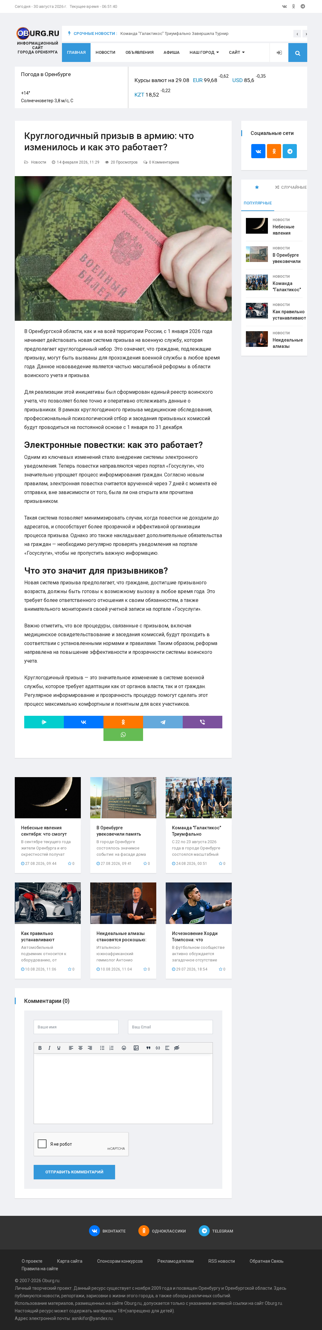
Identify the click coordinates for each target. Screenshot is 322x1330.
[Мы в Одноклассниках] (293, 6)
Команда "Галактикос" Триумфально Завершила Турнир (174, 33)
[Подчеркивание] (59, 1048)
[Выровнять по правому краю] (90, 1048)
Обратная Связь (267, 1261)
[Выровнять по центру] (80, 1048)
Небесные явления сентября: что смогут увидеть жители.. (44, 834)
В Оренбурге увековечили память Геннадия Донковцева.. (122, 834)
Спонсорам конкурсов (120, 1261)
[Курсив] (49, 1048)
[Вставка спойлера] (167, 1048)
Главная (76, 52)
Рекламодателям (176, 1261)
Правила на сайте (40, 1268)
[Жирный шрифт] (40, 1048)
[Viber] (202, 722)
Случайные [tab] (294, 187)
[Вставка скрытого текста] (176, 1048)
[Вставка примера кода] (158, 1048)
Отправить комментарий (74, 1172)
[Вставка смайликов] (124, 1048)
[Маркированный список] (102, 1048)
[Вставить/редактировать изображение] (136, 1048)
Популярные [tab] (258, 203)
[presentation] (297, 33)
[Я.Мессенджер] (44, 722)
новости (50, 1295)
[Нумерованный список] (111, 1048)
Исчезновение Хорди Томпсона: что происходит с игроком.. (197, 940)
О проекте (32, 1261)
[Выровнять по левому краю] (71, 1048)
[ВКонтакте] (83, 722)
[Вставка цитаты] (148, 1048)
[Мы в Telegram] (302, 6)
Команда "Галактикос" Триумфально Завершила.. (196, 834)
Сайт (234, 52)
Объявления (139, 52)
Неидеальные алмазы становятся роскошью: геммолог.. (122, 940)
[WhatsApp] (123, 734)
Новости (105, 52)
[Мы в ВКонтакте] (284, 6)
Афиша (172, 52)
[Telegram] (163, 722)
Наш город (202, 52)
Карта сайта (69, 1261)
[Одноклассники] (123, 722)
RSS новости (221, 1261)
